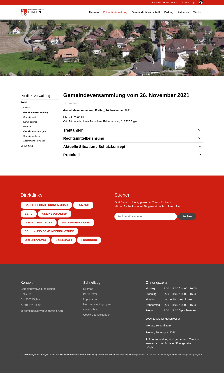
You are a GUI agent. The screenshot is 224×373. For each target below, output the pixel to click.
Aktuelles (183, 12)
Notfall (166, 2)
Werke (197, 12)
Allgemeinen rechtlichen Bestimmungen (152, 354)
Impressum (90, 299)
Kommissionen (30, 122)
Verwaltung (27, 146)
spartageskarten (76, 222)
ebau (28, 213)
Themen (94, 12)
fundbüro (89, 239)
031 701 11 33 (32, 305)
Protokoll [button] (71, 155)
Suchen (187, 216)
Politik (24, 102)
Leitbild (26, 107)
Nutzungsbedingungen (97, 304)
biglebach (63, 239)
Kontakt (174, 2)
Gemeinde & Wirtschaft (146, 12)
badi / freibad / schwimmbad (46, 204)
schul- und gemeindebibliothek (49, 231)
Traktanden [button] (73, 130)
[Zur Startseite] (32, 12)
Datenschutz (90, 309)
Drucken (185, 2)
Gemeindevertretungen (34, 131)
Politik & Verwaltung (115, 12)
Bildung (168, 12)
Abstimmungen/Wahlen (34, 140)
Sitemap (88, 288)
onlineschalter (54, 213)
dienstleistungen (38, 222)
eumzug (83, 204)
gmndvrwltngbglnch (43, 310)
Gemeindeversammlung (35, 112)
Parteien (27, 126)
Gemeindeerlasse (31, 136)
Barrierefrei (90, 294)
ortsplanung (35, 239)
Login (193, 2)
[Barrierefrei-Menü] (201, 2)
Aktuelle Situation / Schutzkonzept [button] (94, 146)
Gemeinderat (29, 117)
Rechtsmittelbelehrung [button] (83, 138)
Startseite (156, 2)
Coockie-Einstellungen (96, 314)
